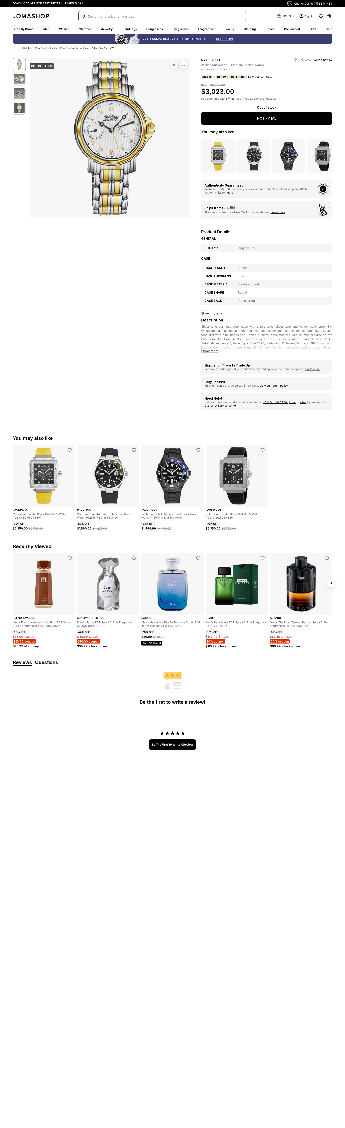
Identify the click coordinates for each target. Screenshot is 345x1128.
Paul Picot (41, 48)
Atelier (53, 48)
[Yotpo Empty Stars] (303, 60)
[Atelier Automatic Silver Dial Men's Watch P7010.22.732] (183, 65)
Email (292, 402)
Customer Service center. (220, 405)
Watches (85, 29)
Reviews (22, 662)
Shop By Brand (23, 29)
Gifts (313, 29)
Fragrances (206, 29)
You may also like (217, 132)
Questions (46, 662)
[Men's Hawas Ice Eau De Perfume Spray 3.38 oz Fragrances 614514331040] (198, 558)
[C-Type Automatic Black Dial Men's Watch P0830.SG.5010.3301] (262, 450)
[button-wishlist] (321, 16)
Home (16, 48)
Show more (209, 351)
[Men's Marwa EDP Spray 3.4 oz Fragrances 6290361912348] (134, 558)
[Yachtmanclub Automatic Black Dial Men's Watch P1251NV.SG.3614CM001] (134, 450)
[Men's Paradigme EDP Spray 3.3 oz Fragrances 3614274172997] (262, 558)
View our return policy (274, 385)
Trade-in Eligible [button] (233, 77)
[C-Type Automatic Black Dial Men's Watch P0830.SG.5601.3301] (69, 450)
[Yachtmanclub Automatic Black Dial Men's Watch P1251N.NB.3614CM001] (198, 450)
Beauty (229, 29)
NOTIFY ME (267, 118)
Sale (329, 29)
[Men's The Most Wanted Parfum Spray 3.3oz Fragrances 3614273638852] (327, 558)
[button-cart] (328, 16)
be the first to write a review (172, 744)
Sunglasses (154, 29)
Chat (303, 402)
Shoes (270, 29)
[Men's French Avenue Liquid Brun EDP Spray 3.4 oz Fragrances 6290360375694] (69, 558)
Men (46, 29)
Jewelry (107, 29)
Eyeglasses (181, 29)
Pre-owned (292, 29)
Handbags (129, 29)
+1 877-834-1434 (275, 402)
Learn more (225, 192)
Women (64, 29)
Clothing (250, 29)
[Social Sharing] (174, 65)
